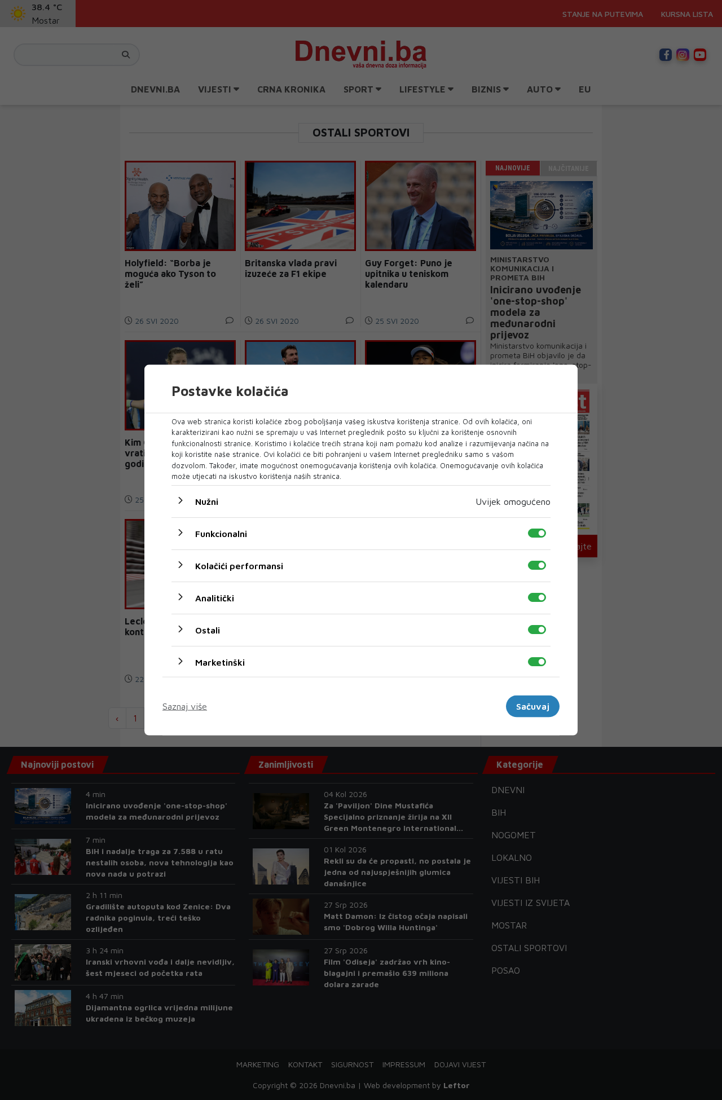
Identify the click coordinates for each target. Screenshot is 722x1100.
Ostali (207, 629)
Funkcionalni (221, 533)
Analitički (214, 597)
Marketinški (220, 662)
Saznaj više (184, 706)
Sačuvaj (532, 706)
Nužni (206, 501)
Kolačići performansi (239, 565)
